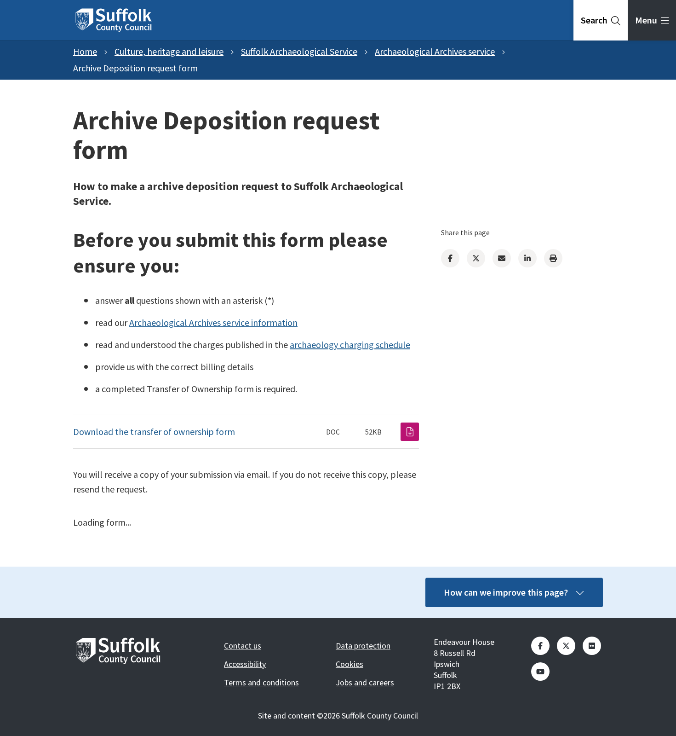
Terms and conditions (261, 682)
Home (85, 51)
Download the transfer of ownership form (154, 431)
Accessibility (245, 664)
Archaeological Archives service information (213, 322)
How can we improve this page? (506, 592)
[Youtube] (540, 671)
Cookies (349, 664)
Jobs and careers (365, 682)
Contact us (242, 645)
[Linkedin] (527, 258)
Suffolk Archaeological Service (299, 51)
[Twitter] (476, 258)
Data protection (363, 645)
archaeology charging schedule (350, 344)
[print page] (553, 258)
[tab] (600, 20)
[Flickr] (592, 646)
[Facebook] (450, 258)
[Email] (502, 258)
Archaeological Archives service (435, 51)
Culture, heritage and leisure (169, 51)
